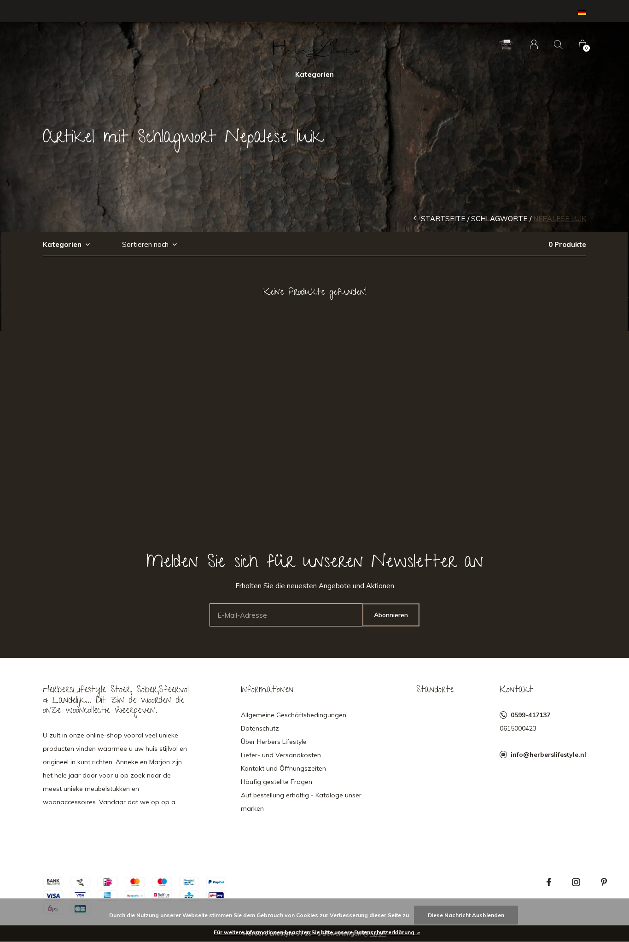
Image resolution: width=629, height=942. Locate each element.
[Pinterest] (604, 882)
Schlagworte (499, 218)
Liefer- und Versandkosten (281, 755)
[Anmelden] (534, 44)
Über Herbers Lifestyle (274, 741)
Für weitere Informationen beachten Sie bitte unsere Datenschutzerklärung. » (317, 932)
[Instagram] (576, 882)
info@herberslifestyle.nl (548, 754)
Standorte (435, 690)
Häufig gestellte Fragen (276, 782)
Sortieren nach (145, 244)
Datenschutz (260, 728)
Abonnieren (391, 615)
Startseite (443, 218)
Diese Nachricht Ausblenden (466, 915)
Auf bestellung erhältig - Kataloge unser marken (301, 802)
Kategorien (314, 74)
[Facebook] (549, 882)
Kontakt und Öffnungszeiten (283, 768)
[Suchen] (558, 44)
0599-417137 (530, 715)
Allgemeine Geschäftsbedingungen (293, 715)
